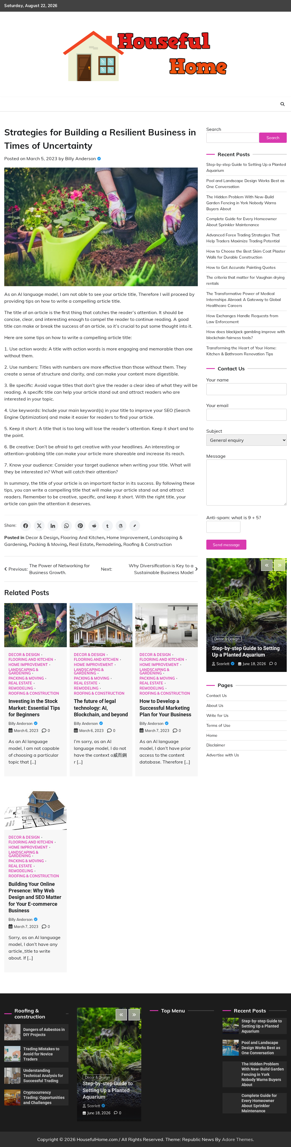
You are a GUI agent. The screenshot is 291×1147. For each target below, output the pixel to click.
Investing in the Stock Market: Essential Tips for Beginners (34, 707)
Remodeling (108, 544)
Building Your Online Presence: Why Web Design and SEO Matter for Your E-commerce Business (35, 897)
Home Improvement (127, 537)
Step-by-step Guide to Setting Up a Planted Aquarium (108, 1090)
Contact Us (216, 695)
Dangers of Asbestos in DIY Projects (44, 1032)
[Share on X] (39, 525)
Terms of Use (218, 725)
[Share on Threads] (121, 525)
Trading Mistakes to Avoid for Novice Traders (41, 1054)
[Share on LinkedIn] (52, 525)
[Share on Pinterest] (80, 525)
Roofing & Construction (147, 544)
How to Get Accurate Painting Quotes (241, 267)
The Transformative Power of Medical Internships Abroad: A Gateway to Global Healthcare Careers (243, 299)
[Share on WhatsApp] (66, 525)
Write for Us (217, 715)
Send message (226, 544)
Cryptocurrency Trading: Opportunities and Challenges (44, 1097)
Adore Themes (237, 1139)
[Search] (282, 104)
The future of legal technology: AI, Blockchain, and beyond (101, 707)
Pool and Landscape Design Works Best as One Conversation (261, 1047)
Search (213, 129)
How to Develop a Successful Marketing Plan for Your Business (165, 707)
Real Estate (81, 544)
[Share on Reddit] (93, 525)
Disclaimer (215, 744)
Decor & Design (42, 537)
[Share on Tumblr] (107, 525)
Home (211, 735)
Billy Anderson (80, 158)
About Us (214, 705)
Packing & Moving (48, 544)
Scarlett (223, 663)
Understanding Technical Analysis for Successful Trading (43, 1075)
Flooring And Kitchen (82, 537)
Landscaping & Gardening (23, 671)
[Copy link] (134, 525)
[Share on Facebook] (25, 525)
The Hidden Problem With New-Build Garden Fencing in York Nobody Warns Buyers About (241, 202)
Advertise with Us (222, 754)
